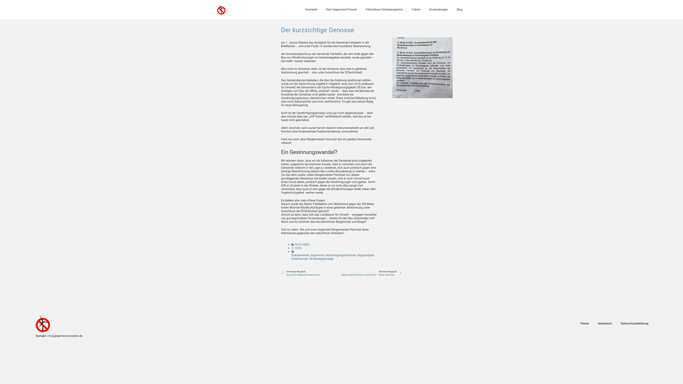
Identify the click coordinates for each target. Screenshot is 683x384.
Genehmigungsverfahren (340, 255)
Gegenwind (317, 255)
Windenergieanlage (321, 258)
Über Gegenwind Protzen (341, 9)
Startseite (311, 9)
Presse (585, 323)
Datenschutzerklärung (634, 323)
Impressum (605, 323)
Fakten (416, 9)
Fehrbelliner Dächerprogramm (384, 9)
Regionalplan (366, 255)
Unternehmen (299, 258)
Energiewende (300, 255)
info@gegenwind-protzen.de (64, 336)
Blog (459, 9)
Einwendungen (438, 9)
